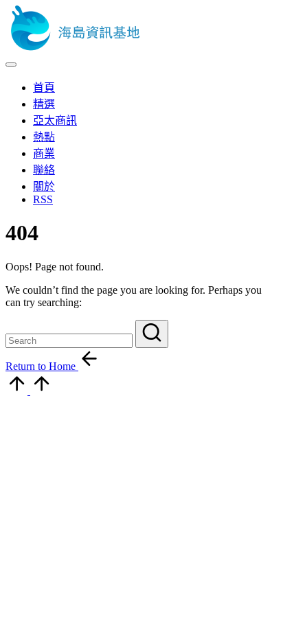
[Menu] (10, 64)
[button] (151, 334)
